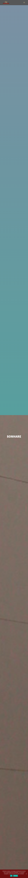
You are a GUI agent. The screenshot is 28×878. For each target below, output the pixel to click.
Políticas (15, 875)
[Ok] (26, 873)
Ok (11, 875)
